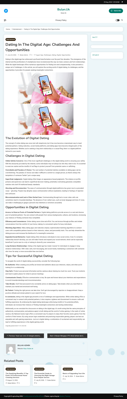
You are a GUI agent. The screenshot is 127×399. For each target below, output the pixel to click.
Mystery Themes (64, 396)
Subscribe (117, 11)
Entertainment (10, 39)
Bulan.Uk (63, 9)
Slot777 (94, 37)
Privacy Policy (61, 20)
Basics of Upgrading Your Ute (74, 373)
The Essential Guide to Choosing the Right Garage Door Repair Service (44, 375)
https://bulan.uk (28, 348)
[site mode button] (118, 20)
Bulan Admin (24, 55)
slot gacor (95, 55)
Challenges (47, 55)
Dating (54, 55)
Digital (59, 55)
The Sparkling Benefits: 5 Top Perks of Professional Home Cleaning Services (17, 375)
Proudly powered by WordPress (33, 396)
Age (42, 55)
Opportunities (66, 55)
